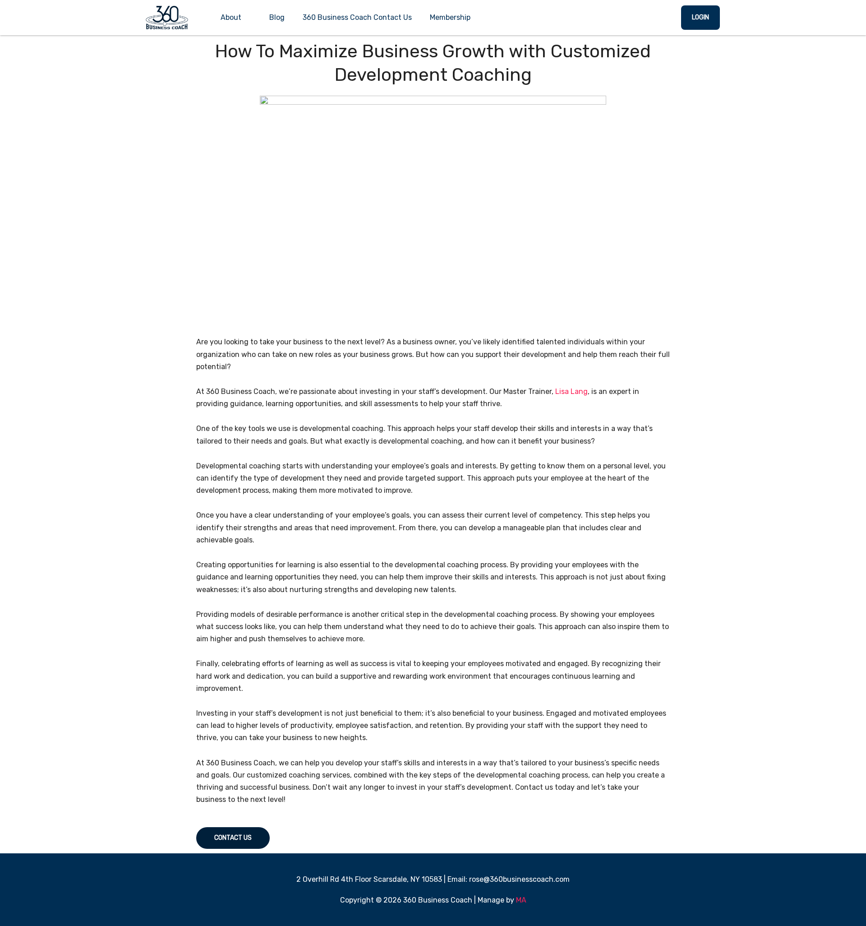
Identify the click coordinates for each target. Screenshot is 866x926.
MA (521, 900)
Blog (277, 17)
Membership (450, 17)
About (231, 17)
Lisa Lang (571, 391)
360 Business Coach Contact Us (357, 17)
